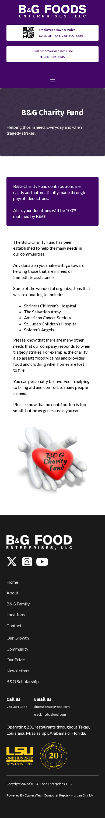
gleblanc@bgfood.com (50, 714)
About (12, 592)
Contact (14, 625)
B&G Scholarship (22, 681)
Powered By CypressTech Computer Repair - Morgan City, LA (49, 795)
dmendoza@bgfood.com (52, 707)
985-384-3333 (16, 707)
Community (17, 648)
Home (12, 581)
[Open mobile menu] (52, 81)
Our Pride (15, 659)
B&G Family (18, 603)
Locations (15, 614)
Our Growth (17, 637)
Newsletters (18, 670)
